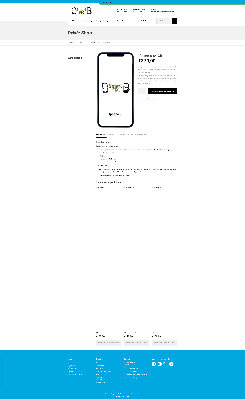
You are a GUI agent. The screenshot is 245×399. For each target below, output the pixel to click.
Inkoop (80, 21)
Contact (143, 21)
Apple (149, 99)
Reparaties (109, 21)
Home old (71, 363)
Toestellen (155, 99)
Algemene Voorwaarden (75, 374)
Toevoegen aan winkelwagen (162, 91)
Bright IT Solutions (122, 396)
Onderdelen (120, 21)
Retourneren (100, 366)
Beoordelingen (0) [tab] (138, 134)
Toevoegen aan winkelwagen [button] (108, 343)
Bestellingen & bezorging (103, 371)
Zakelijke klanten (101, 383)
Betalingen (99, 368)
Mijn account (72, 366)
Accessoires (132, 21)
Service (98, 363)
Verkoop (89, 21)
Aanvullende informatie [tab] (119, 134)
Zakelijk (98, 21)
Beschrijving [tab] (101, 134)
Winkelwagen (72, 368)
